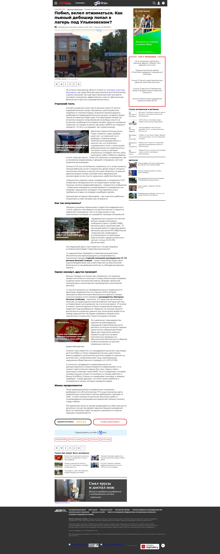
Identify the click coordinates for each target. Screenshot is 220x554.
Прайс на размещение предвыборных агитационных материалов (131, 512)
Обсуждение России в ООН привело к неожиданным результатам (151, 179)
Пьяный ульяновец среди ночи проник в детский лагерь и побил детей (113, 458)
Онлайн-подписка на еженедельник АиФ (147, 510)
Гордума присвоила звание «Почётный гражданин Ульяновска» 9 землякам (147, 72)
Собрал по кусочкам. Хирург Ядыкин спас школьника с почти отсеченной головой (152, 137)
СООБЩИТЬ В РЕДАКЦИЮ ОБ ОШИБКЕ (81, 514)
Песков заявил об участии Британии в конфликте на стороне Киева (151, 164)
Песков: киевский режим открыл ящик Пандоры (149, 171)
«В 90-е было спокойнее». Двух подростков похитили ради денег (151, 121)
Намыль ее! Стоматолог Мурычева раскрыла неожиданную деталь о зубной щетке (151, 144)
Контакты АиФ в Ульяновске (79, 512)
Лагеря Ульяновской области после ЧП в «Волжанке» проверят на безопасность (76, 465)
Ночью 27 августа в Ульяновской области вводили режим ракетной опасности (147, 91)
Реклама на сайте (98, 512)
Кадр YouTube (72, 79)
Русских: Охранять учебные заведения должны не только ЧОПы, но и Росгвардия (111, 465)
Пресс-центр (92, 510)
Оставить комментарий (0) (110, 422)
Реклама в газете (106, 510)
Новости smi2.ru (62, 503)
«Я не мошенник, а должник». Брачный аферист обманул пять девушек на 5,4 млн (147, 63)
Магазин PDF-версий (122, 510)
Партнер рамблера (132, 545)
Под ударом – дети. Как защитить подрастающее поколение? (76, 471)
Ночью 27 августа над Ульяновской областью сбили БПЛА (147, 100)
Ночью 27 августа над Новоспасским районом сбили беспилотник (147, 81)
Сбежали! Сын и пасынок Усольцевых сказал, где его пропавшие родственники (152, 152)
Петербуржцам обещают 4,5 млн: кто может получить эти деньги (151, 194)
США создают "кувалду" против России (149, 186)
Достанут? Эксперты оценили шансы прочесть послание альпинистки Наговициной (152, 114)
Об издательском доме (77, 510)
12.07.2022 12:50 (60, 9)
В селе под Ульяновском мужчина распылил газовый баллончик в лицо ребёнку (76, 458)
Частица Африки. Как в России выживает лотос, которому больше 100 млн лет (151, 129)
